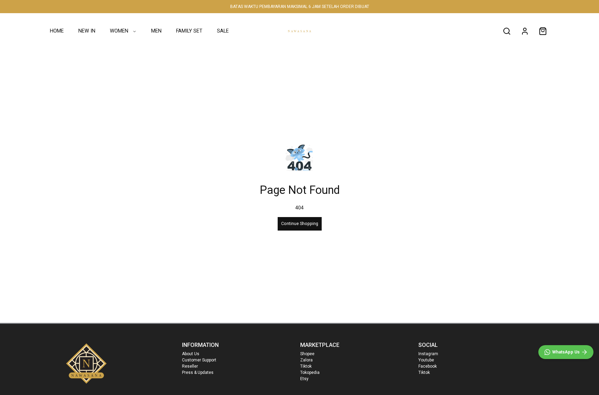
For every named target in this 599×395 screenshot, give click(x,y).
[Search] (507, 31)
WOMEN (119, 31)
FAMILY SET (189, 31)
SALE (223, 31)
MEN (156, 31)
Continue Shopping (299, 223)
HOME (57, 31)
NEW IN (86, 31)
